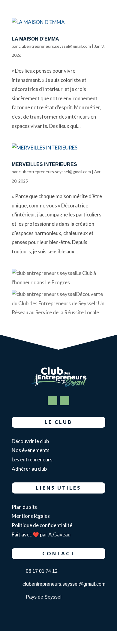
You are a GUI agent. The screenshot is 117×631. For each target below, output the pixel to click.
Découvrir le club (30, 441)
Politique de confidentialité (42, 525)
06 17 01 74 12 (42, 571)
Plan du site (25, 507)
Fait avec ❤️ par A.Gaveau (41, 534)
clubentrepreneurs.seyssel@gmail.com (55, 46)
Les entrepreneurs (32, 459)
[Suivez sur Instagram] (64, 400)
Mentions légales (31, 516)
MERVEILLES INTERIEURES (44, 164)
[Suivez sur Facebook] (52, 400)
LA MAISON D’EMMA (35, 38)
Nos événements (31, 450)
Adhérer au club (29, 469)
